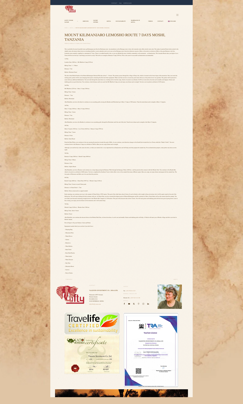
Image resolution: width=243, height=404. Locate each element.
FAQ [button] (120, 3)
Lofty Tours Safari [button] (69, 21)
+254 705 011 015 (130, 291)
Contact (160, 21)
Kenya (109, 21)
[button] (172, 21)
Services (86, 21)
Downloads (127, 3)
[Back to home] (70, 9)
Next (175, 279)
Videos (150, 21)
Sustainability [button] (121, 21)
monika (71, 43)
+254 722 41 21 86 (135, 298)
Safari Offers (95, 21)
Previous (69, 279)
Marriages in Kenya (135, 21)
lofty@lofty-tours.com (95, 304)
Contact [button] (114, 3)
